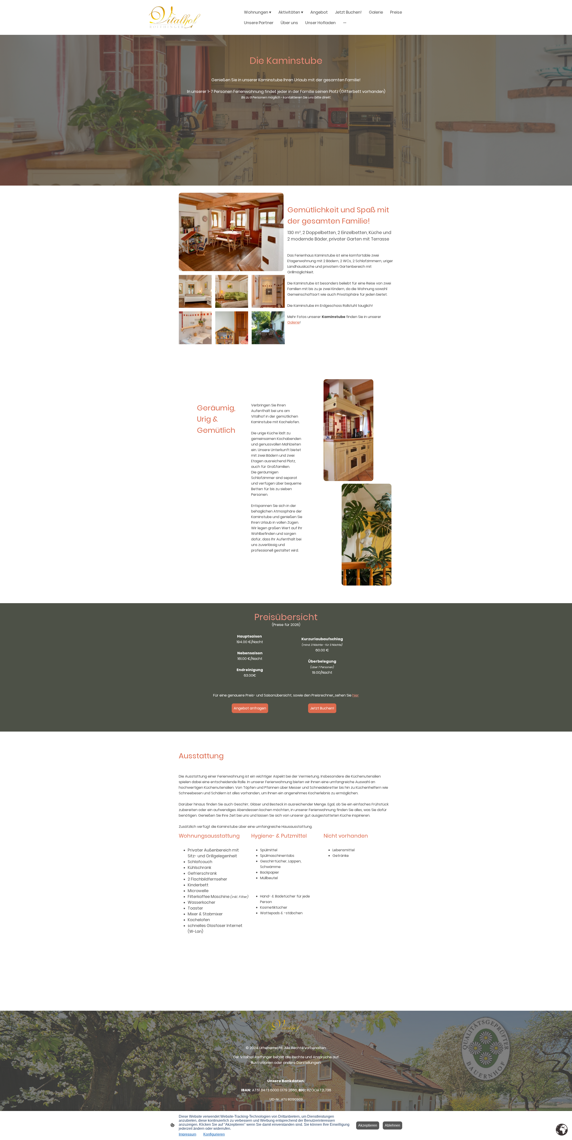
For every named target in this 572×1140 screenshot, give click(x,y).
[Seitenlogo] (174, 17)
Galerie (293, 322)
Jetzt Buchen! (322, 708)
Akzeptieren (367, 1125)
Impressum (187, 1134)
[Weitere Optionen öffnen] (344, 22)
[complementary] (562, 1130)
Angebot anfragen (250, 708)
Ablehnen (392, 1125)
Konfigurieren (214, 1134)
